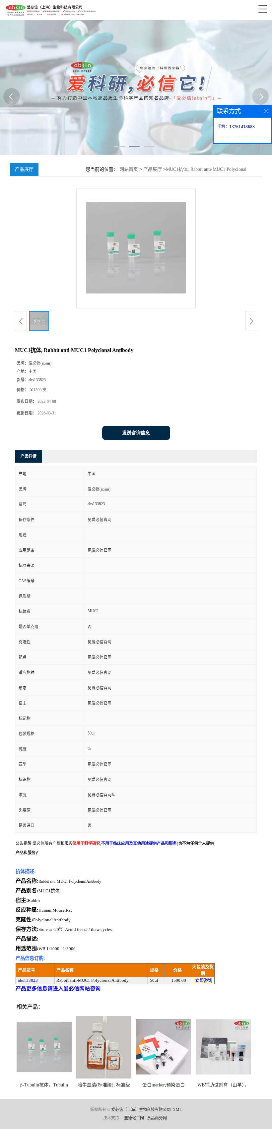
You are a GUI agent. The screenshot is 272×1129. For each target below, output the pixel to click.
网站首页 (128, 169)
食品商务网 (157, 1118)
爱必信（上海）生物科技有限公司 (141, 1109)
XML (177, 1109)
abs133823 (28, 980)
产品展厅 (152, 169)
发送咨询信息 (136, 432)
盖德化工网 (134, 1118)
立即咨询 (203, 980)
